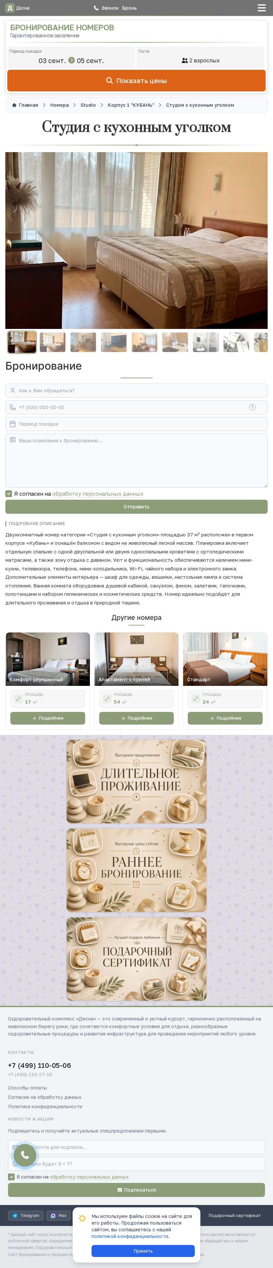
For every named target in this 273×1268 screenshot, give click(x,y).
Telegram (29, 1215)
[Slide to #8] (236, 342)
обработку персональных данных (97, 493)
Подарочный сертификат (235, 1215)
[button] (106, 8)
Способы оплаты (27, 1088)
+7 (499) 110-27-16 (30, 1074)
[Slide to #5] (144, 342)
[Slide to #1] (22, 342)
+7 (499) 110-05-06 (39, 1065)
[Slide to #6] (175, 342)
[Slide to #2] (52, 342)
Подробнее (51, 718)
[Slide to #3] (83, 342)
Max (63, 1215)
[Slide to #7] (205, 342)
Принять (143, 1251)
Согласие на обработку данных (45, 1097)
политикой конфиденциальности (130, 1236)
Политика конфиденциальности (45, 1106)
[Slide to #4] (114, 342)
